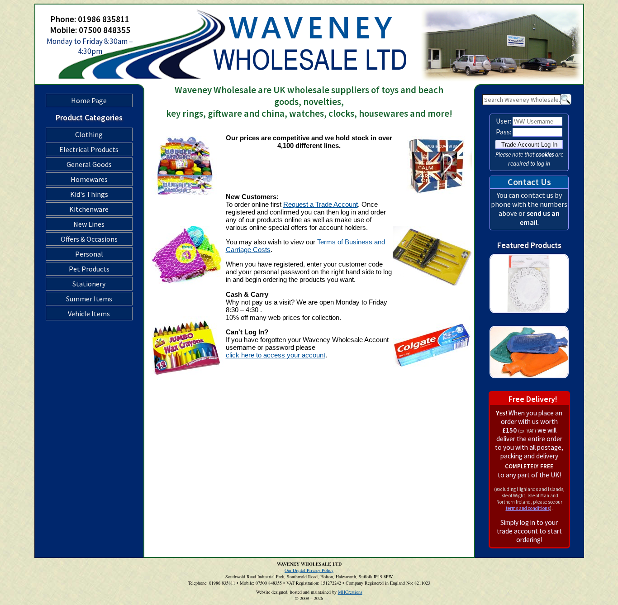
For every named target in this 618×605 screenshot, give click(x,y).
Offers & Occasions (89, 238)
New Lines (89, 224)
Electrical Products (89, 149)
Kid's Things (89, 194)
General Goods (89, 164)
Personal (89, 253)
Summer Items (89, 298)
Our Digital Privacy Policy (309, 570)
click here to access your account (275, 355)
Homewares (89, 179)
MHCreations (350, 592)
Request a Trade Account (320, 204)
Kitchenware (89, 209)
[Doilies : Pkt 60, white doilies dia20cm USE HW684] (529, 321)
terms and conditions (528, 508)
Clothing (89, 134)
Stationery (88, 283)
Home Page (89, 100)
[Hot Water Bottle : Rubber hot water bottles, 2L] (529, 386)
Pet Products (89, 268)
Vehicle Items (89, 313)
